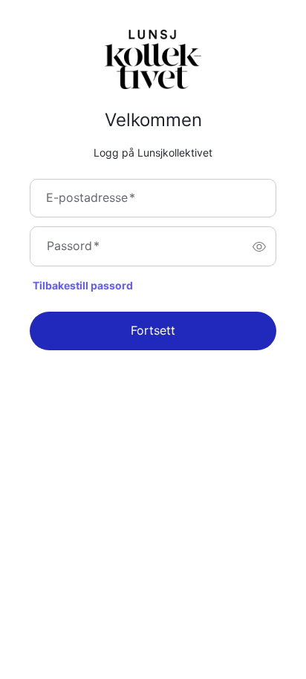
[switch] (259, 246)
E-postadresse (90, 198)
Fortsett (153, 331)
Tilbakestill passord (83, 286)
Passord (73, 246)
